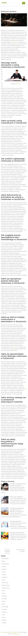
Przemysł (4, 596)
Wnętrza (4, 620)
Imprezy (4, 574)
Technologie (5, 606)
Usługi (3, 617)
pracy (25, 388)
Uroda (3, 614)
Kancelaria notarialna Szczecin (18, 483)
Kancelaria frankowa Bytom (17, 532)
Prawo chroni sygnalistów (16, 496)
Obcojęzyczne (5, 588)
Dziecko (4, 566)
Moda (3, 580)
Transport (4, 609)
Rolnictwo (4, 598)
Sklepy (3, 601)
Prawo (3, 593)
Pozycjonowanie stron (15, 521)
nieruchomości (14, 42)
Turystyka (4, 612)
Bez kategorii (5, 558)
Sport (3, 604)
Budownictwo (5, 563)
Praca (3, 590)
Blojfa (4, 3)
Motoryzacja (5, 582)
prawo (15, 347)
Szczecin (18, 83)
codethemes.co (16, 634)
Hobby (3, 572)
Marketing (4, 577)
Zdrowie (4, 622)
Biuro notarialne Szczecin (21, 550)
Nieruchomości (6, 585)
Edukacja (4, 569)
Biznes (3, 561)
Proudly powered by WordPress (9, 632)
